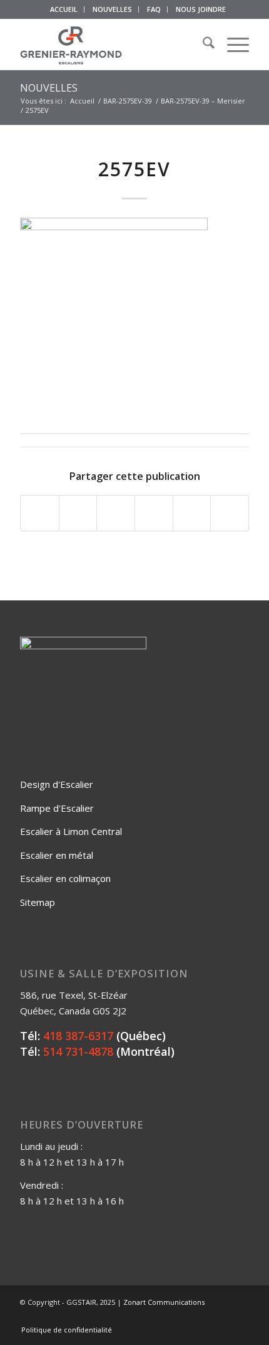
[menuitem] (64, 9)
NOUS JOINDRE (201, 9)
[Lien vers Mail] (239, 1316)
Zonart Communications (164, 1302)
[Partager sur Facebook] (40, 513)
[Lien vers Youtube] (220, 1316)
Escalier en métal (56, 855)
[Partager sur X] (78, 513)
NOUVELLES (112, 9)
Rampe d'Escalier (57, 808)
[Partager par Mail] (229, 513)
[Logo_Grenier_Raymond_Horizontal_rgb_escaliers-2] (111, 44)
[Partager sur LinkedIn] (192, 513)
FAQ (154, 9)
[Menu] (232, 44)
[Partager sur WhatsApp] (115, 513)
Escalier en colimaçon (65, 878)
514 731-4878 (78, 1051)
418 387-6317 (78, 1035)
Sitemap (37, 902)
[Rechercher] (202, 44)
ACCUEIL (64, 9)
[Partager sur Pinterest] (154, 513)
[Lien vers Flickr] (202, 1316)
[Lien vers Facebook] (183, 1316)
